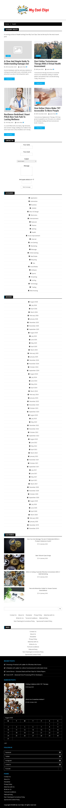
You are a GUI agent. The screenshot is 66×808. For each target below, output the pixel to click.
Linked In (8, 764)
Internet (33, 239)
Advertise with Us (49, 615)
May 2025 (34, 343)
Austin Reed (22, 67)
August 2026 (34, 302)
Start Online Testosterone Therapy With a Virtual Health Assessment (47, 64)
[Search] (60, 608)
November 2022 (34, 429)
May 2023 (34, 422)
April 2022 (34, 449)
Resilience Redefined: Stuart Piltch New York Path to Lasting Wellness (17, 117)
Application (34, 198)
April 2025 (34, 346)
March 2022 (34, 453)
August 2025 (34, 333)
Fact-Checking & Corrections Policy (24, 621)
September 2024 (34, 370)
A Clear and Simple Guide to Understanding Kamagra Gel (16, 62)
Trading (33, 287)
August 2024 (34, 374)
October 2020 (34, 494)
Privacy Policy (38, 615)
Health (8, 56)
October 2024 (34, 367)
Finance (34, 225)
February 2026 (34, 315)
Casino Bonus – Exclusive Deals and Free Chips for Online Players (25, 671)
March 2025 (34, 350)
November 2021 (34, 460)
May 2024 (34, 384)
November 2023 (34, 405)
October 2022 (34, 432)
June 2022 (34, 442)
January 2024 (34, 398)
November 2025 (34, 326)
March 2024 (34, 391)
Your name (26, 145)
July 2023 (34, 418)
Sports (34, 273)
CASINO (34, 208)
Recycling (34, 260)
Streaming (34, 277)
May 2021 (34, 477)
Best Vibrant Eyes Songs (43, 555)
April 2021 (34, 480)
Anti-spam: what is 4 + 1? (26, 179)
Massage (34, 249)
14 (41, 730)
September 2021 (34, 467)
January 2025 (34, 357)
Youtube (7, 769)
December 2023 (34, 401)
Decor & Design (34, 212)
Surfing (34, 280)
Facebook (8, 752)
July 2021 (34, 470)
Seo (34, 263)
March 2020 (34, 515)
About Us (21, 615)
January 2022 (34, 456)
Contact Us (13, 615)
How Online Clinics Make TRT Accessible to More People (47, 109)
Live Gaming (34, 242)
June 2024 (34, 381)
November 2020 (34, 491)
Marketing (34, 246)
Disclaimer (29, 615)
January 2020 (34, 521)
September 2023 (34, 412)
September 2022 (34, 436)
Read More (9, 79)
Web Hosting (34, 291)
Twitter (7, 756)
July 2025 (34, 336)
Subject (26, 159)
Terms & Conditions (31, 618)
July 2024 (34, 377)
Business (34, 205)
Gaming (34, 229)
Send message (26, 187)
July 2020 (34, 504)
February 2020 (34, 518)
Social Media (34, 267)
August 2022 (34, 439)
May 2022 (34, 446)
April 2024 (34, 388)
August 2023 (34, 415)
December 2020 (34, 487)
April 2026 (34, 309)
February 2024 (34, 394)
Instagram (8, 760)
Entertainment (34, 218)
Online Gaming (33, 253)
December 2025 (34, 322)
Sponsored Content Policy (44, 621)
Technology (34, 284)
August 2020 (34, 501)
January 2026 (34, 319)
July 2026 (34, 305)
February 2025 (34, 353)
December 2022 (34, 425)
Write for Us (20, 618)
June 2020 (34, 508)
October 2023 (34, 408)
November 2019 (34, 528)
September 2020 (34, 497)
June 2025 (34, 340)
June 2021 (34, 473)
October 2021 (34, 463)
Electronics (34, 215)
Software (34, 270)
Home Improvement (34, 236)
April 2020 (34, 511)
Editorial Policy (43, 618)
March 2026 (34, 312)
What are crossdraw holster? (35, 699)
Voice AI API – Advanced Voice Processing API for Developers (24, 675)
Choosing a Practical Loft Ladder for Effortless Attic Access (23, 664)
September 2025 (34, 329)
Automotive (33, 201)
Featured (34, 222)
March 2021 (34, 484)
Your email (26, 152)
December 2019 (34, 525)
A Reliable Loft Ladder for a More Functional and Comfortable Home (26, 668)
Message (26, 166)
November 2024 (34, 364)
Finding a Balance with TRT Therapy (37, 684)
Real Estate (34, 256)
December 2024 (34, 360)
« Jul (5, 743)
